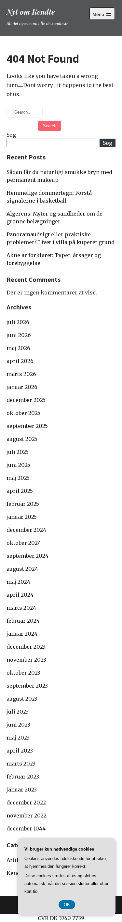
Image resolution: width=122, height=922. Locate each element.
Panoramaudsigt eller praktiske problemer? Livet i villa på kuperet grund (61, 238)
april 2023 (20, 750)
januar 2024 (22, 633)
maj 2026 (18, 348)
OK (67, 904)
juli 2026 (18, 322)
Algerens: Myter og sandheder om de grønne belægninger (54, 217)
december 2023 (26, 646)
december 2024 (26, 530)
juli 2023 (18, 711)
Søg (11, 134)
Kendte (16, 873)
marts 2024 (21, 607)
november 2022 (27, 815)
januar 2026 (22, 387)
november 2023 (26, 659)
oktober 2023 (23, 672)
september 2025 (27, 426)
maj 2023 (18, 737)
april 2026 (20, 361)
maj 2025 (18, 478)
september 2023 (27, 685)
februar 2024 (23, 620)
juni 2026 (19, 335)
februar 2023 (23, 776)
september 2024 (27, 556)
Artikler (17, 860)
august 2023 (22, 698)
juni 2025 (18, 465)
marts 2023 (21, 763)
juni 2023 (18, 724)
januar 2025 (22, 517)
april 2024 (20, 595)
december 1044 (26, 828)
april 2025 (20, 491)
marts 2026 (21, 374)
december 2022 (26, 802)
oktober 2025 (23, 413)
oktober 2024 (24, 543)
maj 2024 (18, 582)
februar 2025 (23, 504)
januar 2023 (22, 789)
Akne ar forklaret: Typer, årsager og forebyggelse (54, 259)
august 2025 (22, 439)
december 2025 (26, 400)
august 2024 (22, 569)
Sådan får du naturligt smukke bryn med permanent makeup (59, 176)
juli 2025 (18, 452)
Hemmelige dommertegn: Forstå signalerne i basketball (49, 197)
